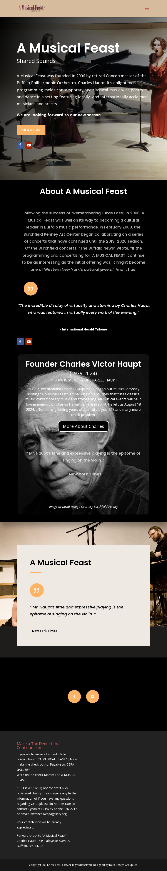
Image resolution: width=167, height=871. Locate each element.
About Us (31, 130)
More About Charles (83, 426)
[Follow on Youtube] (28, 145)
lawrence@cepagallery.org (48, 814)
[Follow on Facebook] (20, 145)
